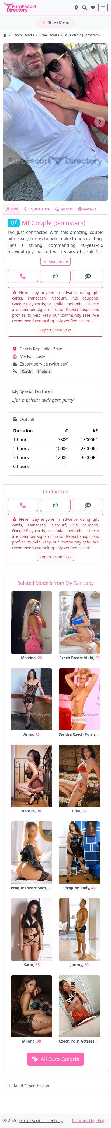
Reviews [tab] (89, 209)
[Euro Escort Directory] (5, 35)
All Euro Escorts (59, 1059)
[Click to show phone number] (23, 276)
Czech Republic (35, 349)
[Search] (84, 7)
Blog (101, 1120)
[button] (99, 122)
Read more (58, 261)
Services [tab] (66, 209)
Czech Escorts (23, 35)
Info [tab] (14, 209)
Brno (58, 349)
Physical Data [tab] (38, 209)
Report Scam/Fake (55, 330)
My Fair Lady (32, 356)
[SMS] (88, 276)
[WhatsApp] (55, 276)
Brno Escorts (49, 35)
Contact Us (83, 1120)
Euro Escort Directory (41, 1120)
